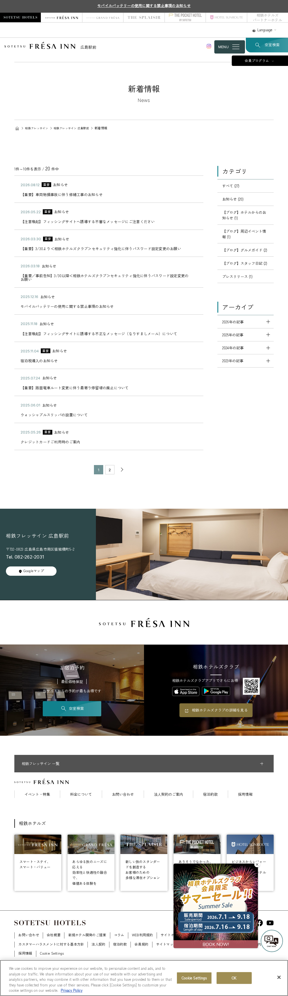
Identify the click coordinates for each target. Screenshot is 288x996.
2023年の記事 (232, 360)
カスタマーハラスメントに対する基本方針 (51, 944)
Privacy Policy (71, 990)
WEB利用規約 (142, 934)
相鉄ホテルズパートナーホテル (267, 17)
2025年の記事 (232, 334)
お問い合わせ (123, 794)
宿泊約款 (210, 794)
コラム (119, 934)
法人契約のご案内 (168, 794)
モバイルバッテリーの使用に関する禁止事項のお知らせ (144, 5)
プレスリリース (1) (237, 276)
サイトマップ (166, 944)
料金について (81, 794)
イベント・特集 (37, 794)
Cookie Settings (194, 978)
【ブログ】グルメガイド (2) (244, 250)
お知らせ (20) (233, 199)
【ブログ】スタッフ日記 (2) (244, 263)
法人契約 (98, 944)
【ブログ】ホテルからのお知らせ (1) (244, 215)
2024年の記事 (233, 347)
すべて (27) (230, 185)
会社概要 (53, 934)
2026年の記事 (233, 321)
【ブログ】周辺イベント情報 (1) (244, 233)
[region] (144, 978)
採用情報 (245, 794)
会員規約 (141, 944)
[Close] (279, 977)
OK (234, 978)
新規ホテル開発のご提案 (87, 934)
